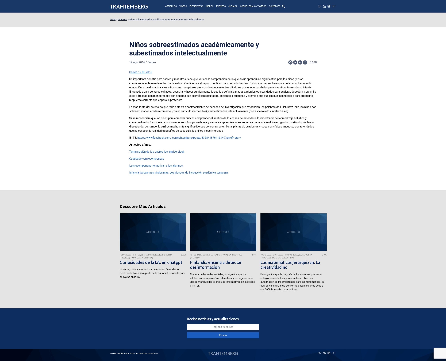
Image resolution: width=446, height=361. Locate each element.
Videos (183, 6)
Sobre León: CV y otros (253, 6)
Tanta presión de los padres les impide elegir (156, 151)
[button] (283, 6)
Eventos (221, 6)
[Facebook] (329, 6)
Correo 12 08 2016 (140, 72)
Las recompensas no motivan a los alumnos (156, 165)
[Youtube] (333, 6)
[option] (153, 253)
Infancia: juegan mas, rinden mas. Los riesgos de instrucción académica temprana (178, 172)
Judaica (232, 6)
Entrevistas (196, 6)
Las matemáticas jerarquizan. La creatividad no (290, 265)
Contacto (274, 6)
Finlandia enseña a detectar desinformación (216, 265)
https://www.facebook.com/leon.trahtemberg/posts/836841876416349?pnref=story (189, 137)
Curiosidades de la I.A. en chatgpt (151, 262)
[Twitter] (319, 6)
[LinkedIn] (324, 6)
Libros (209, 6)
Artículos (171, 6)
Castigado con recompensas (146, 158)
